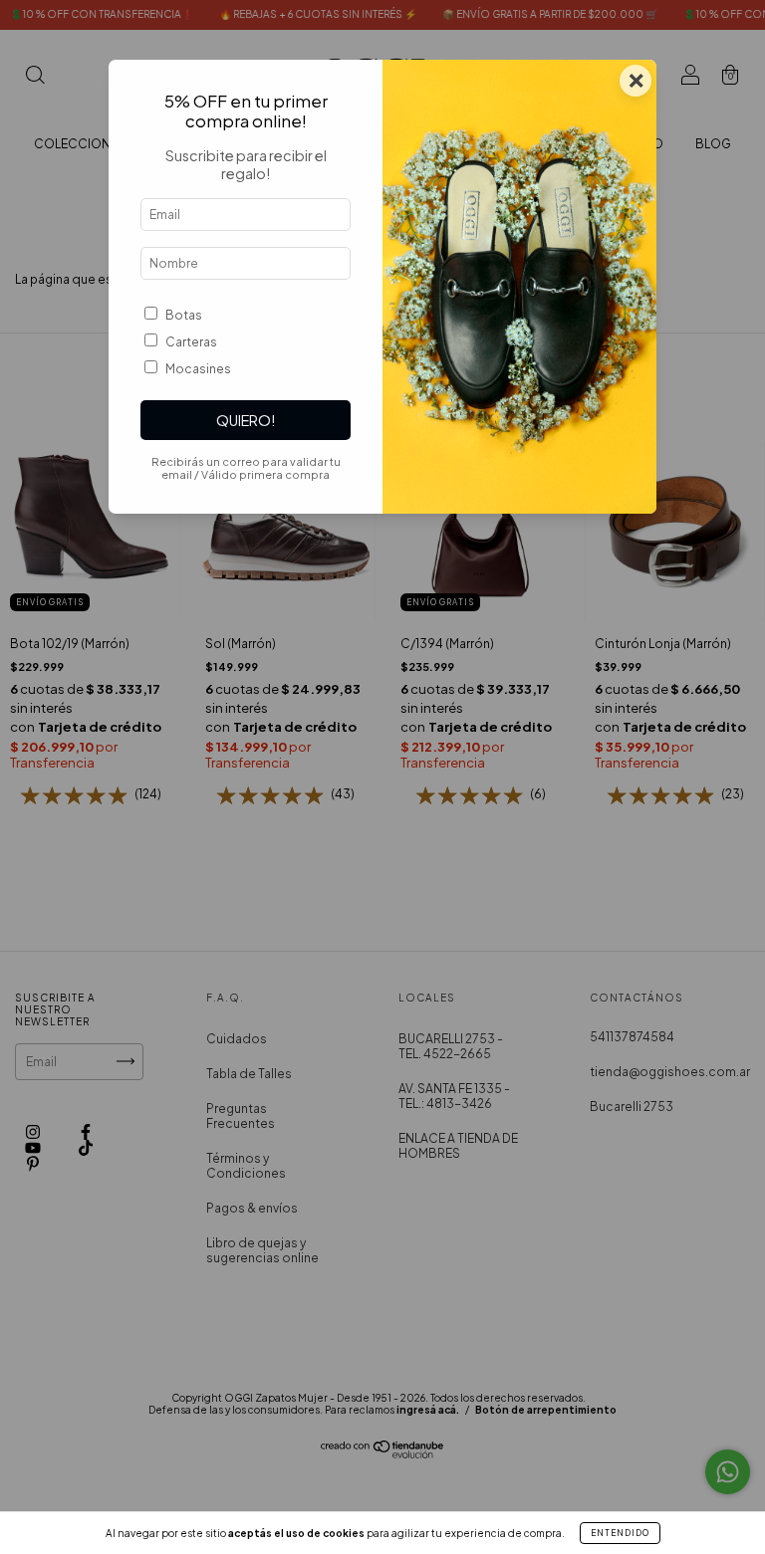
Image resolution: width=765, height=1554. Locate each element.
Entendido (620, 1533)
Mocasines (198, 368)
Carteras (191, 341)
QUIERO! (245, 420)
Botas (183, 315)
